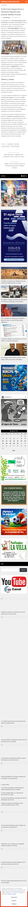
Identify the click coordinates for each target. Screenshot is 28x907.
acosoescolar (10, 144)
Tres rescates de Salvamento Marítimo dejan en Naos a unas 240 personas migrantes (12, 320)
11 (6, 441)
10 (3, 441)
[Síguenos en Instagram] (26, 176)
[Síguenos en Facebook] (22, 176)
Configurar (14, 903)
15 (21, 441)
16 (25, 441)
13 (14, 441)
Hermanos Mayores (5, 146)
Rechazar (14, 900)
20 (14, 443)
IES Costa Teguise (13, 28)
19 (10, 443)
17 (3, 443)
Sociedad (4, 5)
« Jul (13, 450)
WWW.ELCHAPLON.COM (10, 2)
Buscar (23, 570)
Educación (14, 66)
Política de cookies (12, 894)
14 (17, 441)
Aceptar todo (14, 897)
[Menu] (26, 1)
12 (10, 441)
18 (6, 443)
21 (17, 443)
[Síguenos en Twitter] (24, 176)
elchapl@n (7, 17)
